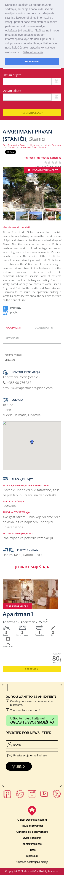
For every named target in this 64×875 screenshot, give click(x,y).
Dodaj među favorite (45, 170)
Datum (12, 75)
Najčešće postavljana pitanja (32, 862)
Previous (7, 192)
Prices (32, 850)
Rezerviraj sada (32, 112)
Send (20, 766)
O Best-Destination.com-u (32, 819)
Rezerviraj (32, 669)
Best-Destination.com (14, 145)
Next (57, 192)
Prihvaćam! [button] (32, 61)
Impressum (32, 856)
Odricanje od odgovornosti (32, 831)
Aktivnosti (12, 338)
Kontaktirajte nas (32, 843)
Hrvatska (34, 145)
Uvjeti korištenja (32, 837)
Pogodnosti (13, 327)
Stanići (11, 147)
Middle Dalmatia (52, 145)
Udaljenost (44, 327)
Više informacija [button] (33, 52)
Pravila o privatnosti (32, 825)
